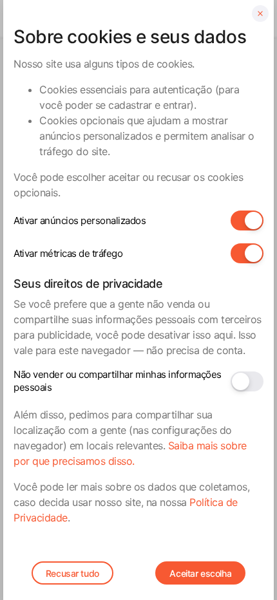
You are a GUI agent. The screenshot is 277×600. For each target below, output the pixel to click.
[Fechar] (260, 13)
